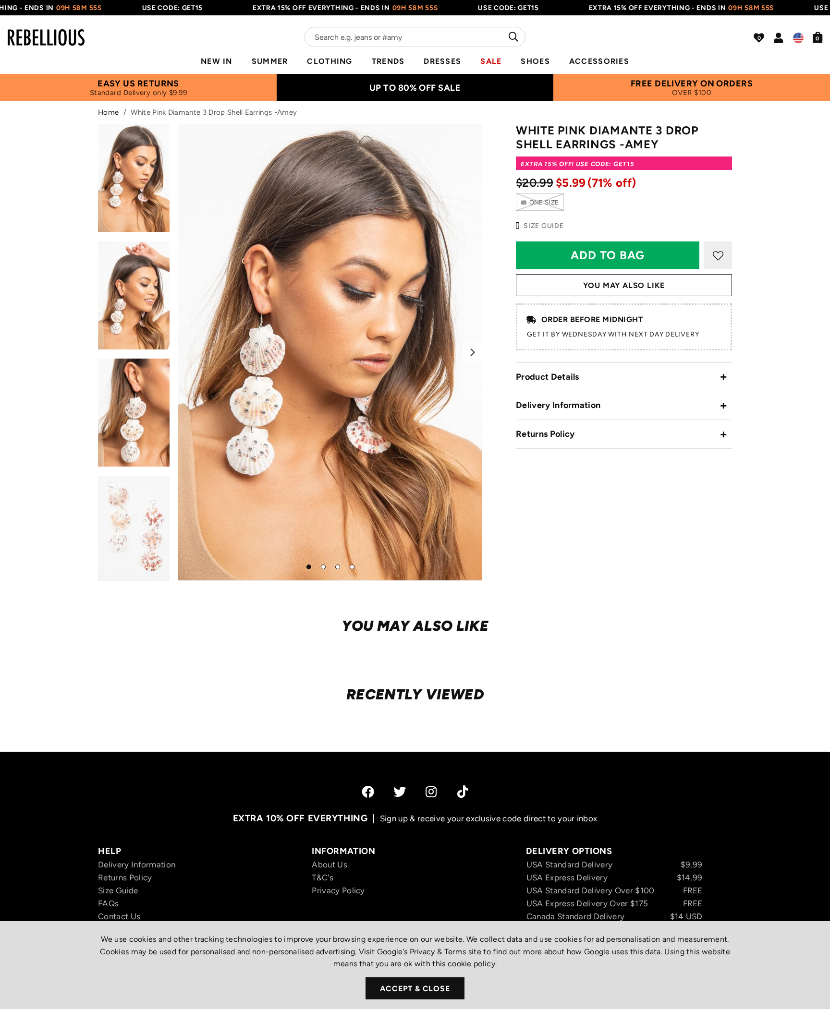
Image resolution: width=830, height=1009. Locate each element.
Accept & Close (415, 988)
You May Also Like (624, 285)
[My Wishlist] (759, 38)
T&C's (322, 877)
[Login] (778, 38)
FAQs (108, 903)
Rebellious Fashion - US (46, 32)
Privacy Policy (338, 890)
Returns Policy (545, 434)
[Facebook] (368, 791)
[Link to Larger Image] (330, 352)
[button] (817, 37)
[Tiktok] (462, 791)
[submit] (512, 37)
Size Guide (118, 890)
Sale (490, 61)
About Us (329, 864)
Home (108, 112)
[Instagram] (432, 791)
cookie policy (471, 963)
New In (216, 61)
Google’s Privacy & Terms (421, 951)
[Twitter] (399, 791)
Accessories (599, 61)
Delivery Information (558, 405)
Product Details (547, 377)
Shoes (535, 61)
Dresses (442, 61)
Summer (270, 61)
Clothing (329, 61)
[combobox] (415, 37)
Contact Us (119, 916)
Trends (388, 61)
